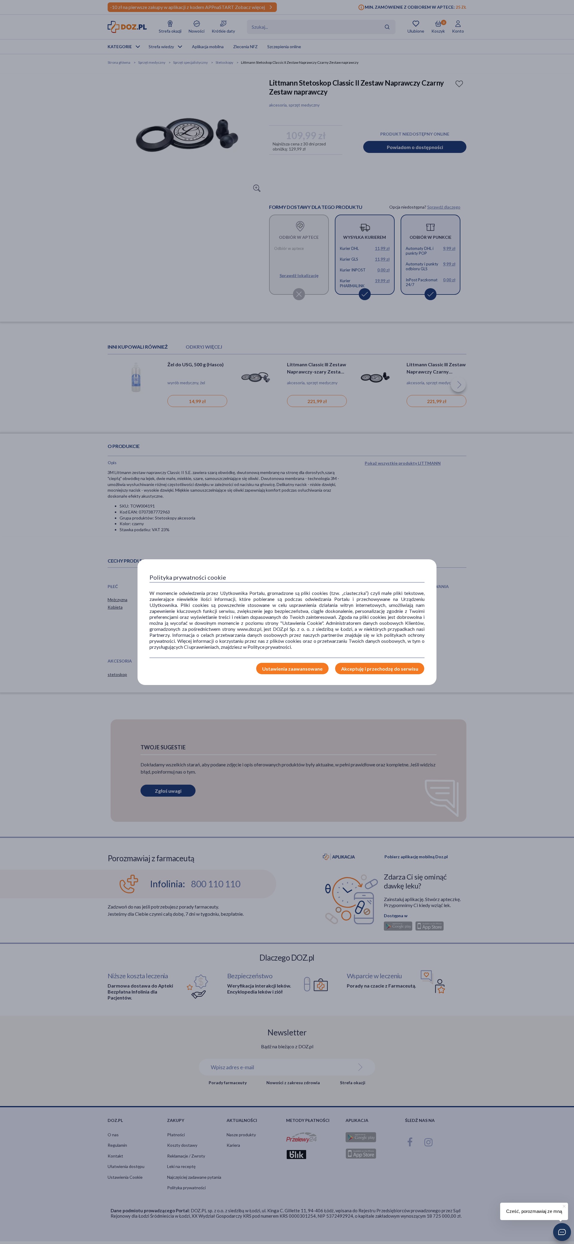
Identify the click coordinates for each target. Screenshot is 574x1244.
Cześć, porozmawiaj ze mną (534, 1211)
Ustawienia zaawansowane (292, 669)
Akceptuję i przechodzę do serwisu (379, 669)
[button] (562, 1232)
